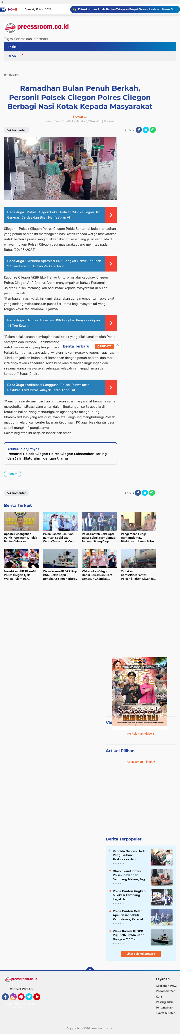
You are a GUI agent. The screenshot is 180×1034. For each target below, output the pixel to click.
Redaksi (35, 1003)
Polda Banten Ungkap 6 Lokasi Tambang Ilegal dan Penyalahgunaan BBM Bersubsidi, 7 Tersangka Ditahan (129, 895)
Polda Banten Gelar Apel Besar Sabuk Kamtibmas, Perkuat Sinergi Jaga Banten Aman (128, 915)
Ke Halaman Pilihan (140, 761)
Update (105, 346)
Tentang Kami (165, 1007)
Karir (159, 996)
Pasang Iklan (164, 1002)
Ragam (12, 473)
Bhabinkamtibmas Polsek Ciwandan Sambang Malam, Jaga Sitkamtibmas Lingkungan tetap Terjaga (130, 875)
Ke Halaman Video (140, 733)
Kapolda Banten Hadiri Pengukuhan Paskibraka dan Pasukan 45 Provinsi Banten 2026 (130, 855)
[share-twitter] (146, 130)
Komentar (19, 493)
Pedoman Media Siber (168, 991)
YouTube (39, 1002)
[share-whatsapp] (153, 130)
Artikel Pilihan (120, 750)
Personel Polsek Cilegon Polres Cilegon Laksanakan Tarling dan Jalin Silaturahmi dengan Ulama (57, 456)
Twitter (30, 1002)
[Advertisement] (80, 625)
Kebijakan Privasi (167, 985)
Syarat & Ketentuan (168, 1013)
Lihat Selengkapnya (140, 953)
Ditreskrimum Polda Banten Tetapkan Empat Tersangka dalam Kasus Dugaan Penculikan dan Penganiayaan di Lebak (127, 9)
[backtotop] (90, 971)
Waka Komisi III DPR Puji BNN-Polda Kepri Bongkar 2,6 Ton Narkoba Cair (128, 935)
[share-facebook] (139, 130)
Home (12, 9)
